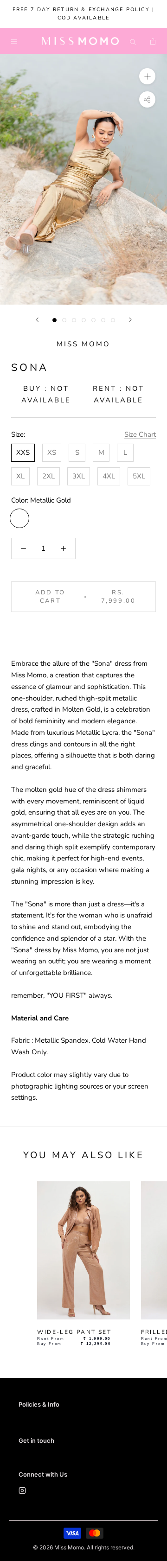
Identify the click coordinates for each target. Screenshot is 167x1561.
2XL (48, 476)
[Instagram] (22, 1492)
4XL (109, 476)
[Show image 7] (113, 320)
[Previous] (37, 320)
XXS (23, 452)
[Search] (133, 41)
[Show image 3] (74, 320)
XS (51, 452)
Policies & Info (39, 1404)
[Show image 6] (103, 320)
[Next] (130, 320)
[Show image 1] (54, 320)
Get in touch (36, 1440)
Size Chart (140, 434)
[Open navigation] (14, 41)
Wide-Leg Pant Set (74, 1332)
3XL (78, 476)
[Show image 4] (84, 320)
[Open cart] (153, 41)
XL (20, 476)
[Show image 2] (64, 320)
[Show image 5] (93, 320)
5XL (139, 476)
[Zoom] (147, 76)
